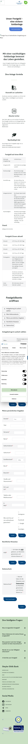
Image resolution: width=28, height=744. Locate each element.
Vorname (7, 432)
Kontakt (4, 679)
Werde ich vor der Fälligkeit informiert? (11, 651)
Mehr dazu (5, 126)
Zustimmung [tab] (5, 347)
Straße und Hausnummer (8, 480)
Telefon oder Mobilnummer (8, 496)
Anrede (6, 419)
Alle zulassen (14, 390)
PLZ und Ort (6, 488)
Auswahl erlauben (14, 394)
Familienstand (8, 459)
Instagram (21, 514)
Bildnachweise (6, 686)
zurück (12, 404)
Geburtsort (7, 452)
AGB (5, 552)
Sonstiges (21, 529)
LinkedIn (8, 711)
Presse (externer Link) (8, 682)
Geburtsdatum (8, 446)
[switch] (24, 375)
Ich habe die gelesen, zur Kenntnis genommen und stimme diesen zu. (17, 553)
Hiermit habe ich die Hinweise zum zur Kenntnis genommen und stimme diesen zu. (20, 584)
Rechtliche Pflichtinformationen (12, 677)
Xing (6, 707)
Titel (5, 425)
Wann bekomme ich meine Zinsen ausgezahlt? (13, 635)
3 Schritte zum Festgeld (9, 658)
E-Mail (5, 504)
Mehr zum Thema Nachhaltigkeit (11, 147)
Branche (6, 473)
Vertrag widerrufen (8, 689)
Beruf (5, 466)
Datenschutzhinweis (8, 672)
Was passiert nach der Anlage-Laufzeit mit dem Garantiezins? (12, 643)
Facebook (21, 520)
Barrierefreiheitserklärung (10, 684)
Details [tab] (14, 347)
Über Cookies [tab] (23, 347)
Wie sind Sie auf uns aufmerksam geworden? (9, 520)
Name (6, 439)
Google (21, 523)
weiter (22, 404)
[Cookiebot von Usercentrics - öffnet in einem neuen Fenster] (20, 344)
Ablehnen (14, 398)
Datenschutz (8, 584)
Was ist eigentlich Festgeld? (11, 628)
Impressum (5, 670)
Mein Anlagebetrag (8, 341)
